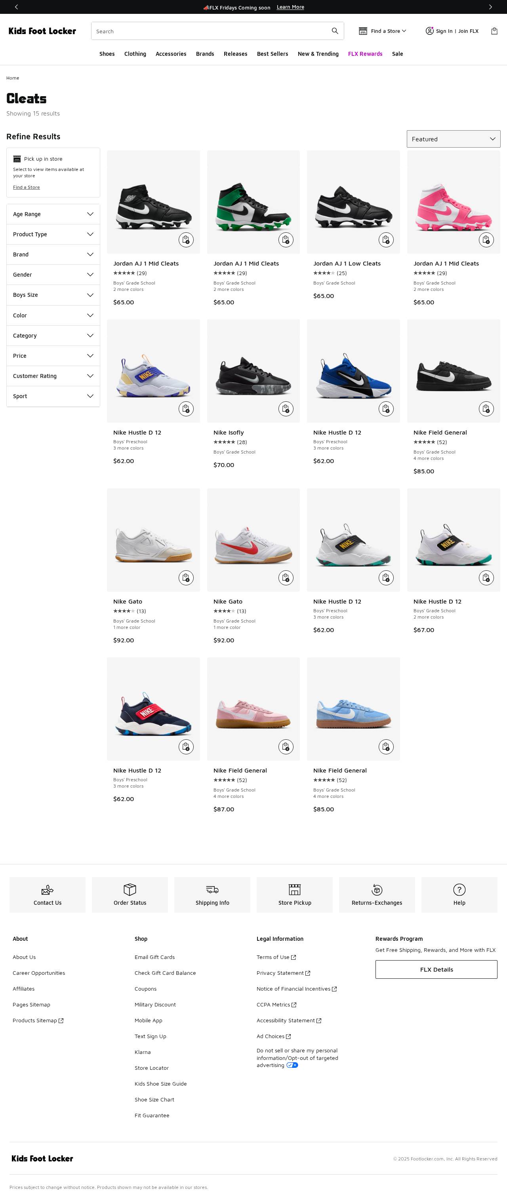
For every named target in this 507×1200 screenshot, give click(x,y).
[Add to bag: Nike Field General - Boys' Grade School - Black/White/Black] (486, 408)
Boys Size (25, 294)
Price (20, 355)
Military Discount (155, 1004)
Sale (397, 53)
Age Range (27, 214)
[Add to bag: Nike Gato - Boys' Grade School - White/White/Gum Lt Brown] (186, 577)
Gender (22, 274)
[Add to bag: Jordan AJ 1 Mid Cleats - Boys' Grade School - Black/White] (186, 239)
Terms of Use (273, 956)
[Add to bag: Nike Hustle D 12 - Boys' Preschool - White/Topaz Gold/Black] (386, 577)
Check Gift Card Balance (165, 972)
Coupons (145, 988)
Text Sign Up (150, 1036)
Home (12, 78)
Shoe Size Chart (154, 1099)
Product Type (30, 234)
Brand (21, 254)
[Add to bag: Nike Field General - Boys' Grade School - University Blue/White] (386, 746)
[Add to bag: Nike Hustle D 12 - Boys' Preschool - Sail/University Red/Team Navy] (186, 746)
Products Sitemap (35, 1020)
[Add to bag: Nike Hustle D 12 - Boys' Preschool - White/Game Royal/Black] (386, 408)
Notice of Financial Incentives (293, 988)
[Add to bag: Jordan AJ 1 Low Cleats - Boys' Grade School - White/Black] (386, 239)
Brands (205, 53)
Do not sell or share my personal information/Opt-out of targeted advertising (297, 1057)
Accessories (171, 53)
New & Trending (318, 53)
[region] (253, 7)
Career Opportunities (39, 972)
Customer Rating (35, 375)
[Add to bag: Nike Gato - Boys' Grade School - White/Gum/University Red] (286, 577)
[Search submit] (335, 31)
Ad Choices (270, 1036)
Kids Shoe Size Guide (161, 1083)
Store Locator (152, 1067)
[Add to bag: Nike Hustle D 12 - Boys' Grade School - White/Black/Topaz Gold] (486, 577)
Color (20, 315)
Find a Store (26, 187)
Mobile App (148, 1020)
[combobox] (217, 31)
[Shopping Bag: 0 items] (494, 30)
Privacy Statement (280, 972)
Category (25, 335)
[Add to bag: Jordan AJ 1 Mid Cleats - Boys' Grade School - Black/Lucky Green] (286, 239)
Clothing (135, 53)
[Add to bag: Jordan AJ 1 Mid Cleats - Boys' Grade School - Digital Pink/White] (486, 239)
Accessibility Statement (286, 1020)
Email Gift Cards (155, 956)
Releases (236, 53)
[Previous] (17, 7)
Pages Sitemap (31, 1004)
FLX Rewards (365, 53)
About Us (24, 956)
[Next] (490, 7)
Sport (20, 396)
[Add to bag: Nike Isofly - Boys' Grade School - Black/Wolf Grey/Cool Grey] (286, 408)
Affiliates (23, 988)
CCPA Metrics (273, 1004)
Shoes (107, 53)
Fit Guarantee (152, 1115)
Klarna (143, 1051)
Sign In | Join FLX (457, 31)
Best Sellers (272, 53)
